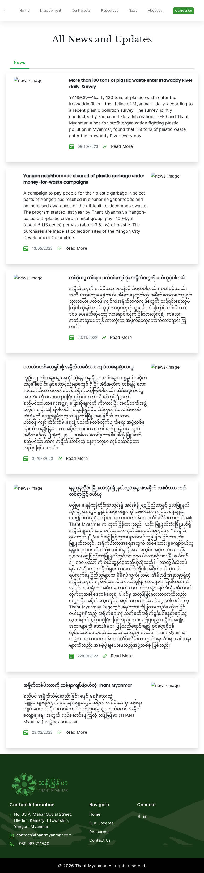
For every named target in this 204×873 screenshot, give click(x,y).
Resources (109, 10)
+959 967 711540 (32, 843)
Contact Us (183, 10)
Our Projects (81, 10)
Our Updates (101, 823)
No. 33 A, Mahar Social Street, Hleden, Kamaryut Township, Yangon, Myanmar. (43, 820)
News (133, 10)
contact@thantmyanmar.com (44, 834)
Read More (121, 146)
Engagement (50, 10)
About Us (155, 10)
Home (24, 10)
